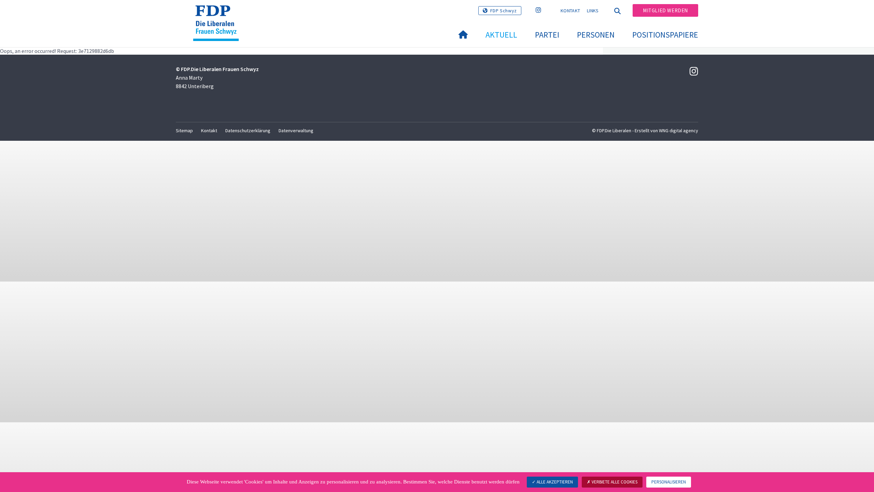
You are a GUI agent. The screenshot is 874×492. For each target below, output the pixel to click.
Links (593, 11)
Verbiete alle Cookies (614, 482)
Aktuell (501, 34)
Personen (596, 34)
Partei (547, 34)
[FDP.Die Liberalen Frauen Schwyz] (218, 14)
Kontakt (570, 11)
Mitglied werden (665, 10)
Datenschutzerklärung (247, 130)
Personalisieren (668, 482)
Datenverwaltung (296, 130)
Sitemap (184, 130)
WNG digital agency (678, 130)
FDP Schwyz (503, 11)
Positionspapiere (665, 34)
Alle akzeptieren (554, 482)
